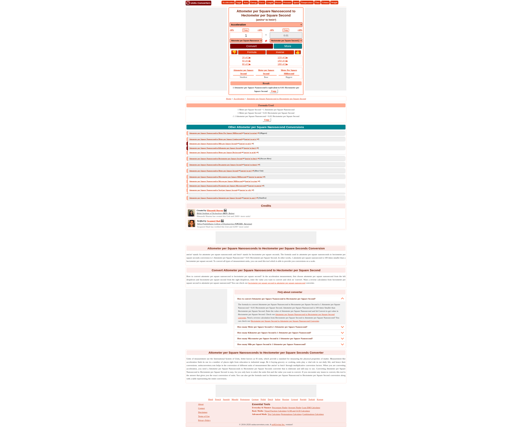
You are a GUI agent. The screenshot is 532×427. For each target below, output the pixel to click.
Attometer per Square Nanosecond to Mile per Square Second (213, 144)
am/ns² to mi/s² (245, 144)
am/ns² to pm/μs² (255, 186)
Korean (320, 399)
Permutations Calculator (291, 414)
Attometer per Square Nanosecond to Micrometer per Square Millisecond (217, 177)
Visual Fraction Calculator (275, 411)
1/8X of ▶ (283, 64)
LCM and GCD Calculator (298, 411)
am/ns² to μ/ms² (252, 181)
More (287, 46)
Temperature (307, 2)
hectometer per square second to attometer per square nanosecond (276, 283)
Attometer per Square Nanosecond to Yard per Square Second (213, 190)
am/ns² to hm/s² (251, 159)
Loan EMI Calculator (311, 408)
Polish (263, 399)
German (255, 399)
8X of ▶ (246, 64)
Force (261, 2)
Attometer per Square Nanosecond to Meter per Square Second (213, 171)
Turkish (311, 399)
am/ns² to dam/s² (251, 165)
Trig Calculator (274, 414)
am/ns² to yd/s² (245, 190)
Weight (334, 2)
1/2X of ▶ (283, 57)
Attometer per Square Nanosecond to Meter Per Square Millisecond (215, 133)
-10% (232, 30)
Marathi (235, 399)
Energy (253, 2)
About (201, 404)
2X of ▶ (246, 57)
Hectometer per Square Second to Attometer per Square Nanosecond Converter (285, 321)
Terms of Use (204, 416)
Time (317, 2)
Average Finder (294, 408)
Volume (325, 2)
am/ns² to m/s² (246, 171)
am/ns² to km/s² (250, 148)
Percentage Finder (280, 408)
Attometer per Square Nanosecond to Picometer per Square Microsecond (217, 186)
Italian (277, 399)
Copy (245, 30)
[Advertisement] (206, 49)
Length (270, 2)
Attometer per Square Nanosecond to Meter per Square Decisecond (215, 152)
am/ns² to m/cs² (251, 139)
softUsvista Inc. (278, 424)
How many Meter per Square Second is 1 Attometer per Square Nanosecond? (272, 327)
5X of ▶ (246, 61)
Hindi (210, 399)
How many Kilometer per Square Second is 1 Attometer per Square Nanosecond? (274, 333)
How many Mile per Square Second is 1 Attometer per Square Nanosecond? (271, 344)
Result (266, 83)
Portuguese (245, 399)
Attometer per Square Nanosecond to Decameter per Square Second (215, 165)
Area (246, 2)
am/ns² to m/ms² (251, 133)
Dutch (270, 399)
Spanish (226, 399)
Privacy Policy (204, 420)
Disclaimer (202, 412)
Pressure (287, 2)
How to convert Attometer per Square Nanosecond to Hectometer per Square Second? (276, 299)
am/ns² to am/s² (250, 198)
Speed (296, 2)
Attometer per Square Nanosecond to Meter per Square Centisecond (215, 139)
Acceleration (228, 2)
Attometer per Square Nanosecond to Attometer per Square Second (215, 198)
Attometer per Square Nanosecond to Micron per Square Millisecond (216, 181)
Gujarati (294, 399)
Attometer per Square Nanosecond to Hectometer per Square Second (215, 159)
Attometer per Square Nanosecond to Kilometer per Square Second (215, 148)
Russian (285, 399)
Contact (201, 408)
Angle (238, 2)
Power (278, 2)
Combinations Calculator (313, 414)
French (218, 399)
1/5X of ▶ (283, 61)
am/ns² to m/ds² (250, 152)
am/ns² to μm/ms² (256, 177)
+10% (260, 30)
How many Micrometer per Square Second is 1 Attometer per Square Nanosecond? (275, 338)
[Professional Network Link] (225, 210)
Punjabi (303, 399)
